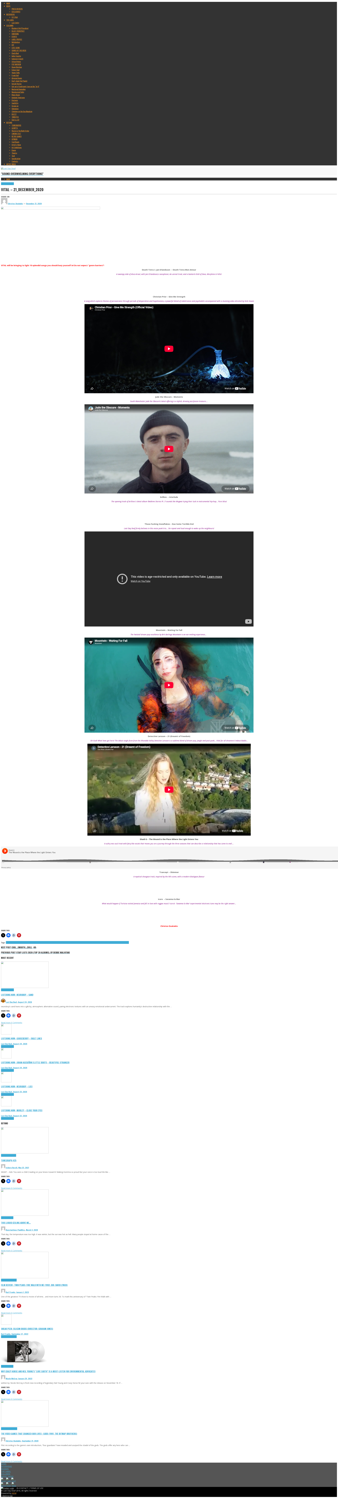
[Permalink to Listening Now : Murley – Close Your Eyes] (6, 1105)
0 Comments (16, 1022)
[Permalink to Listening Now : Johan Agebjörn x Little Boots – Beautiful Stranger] (6, 1057)
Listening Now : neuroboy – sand (17, 994)
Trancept (120, 942)
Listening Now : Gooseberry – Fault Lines (21, 1038)
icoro (53, 942)
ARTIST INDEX (7, 1476)
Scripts (10, 1217)
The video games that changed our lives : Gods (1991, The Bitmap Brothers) (39, 1433)
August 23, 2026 (20, 1091)
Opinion (10, 1366)
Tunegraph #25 (8, 1160)
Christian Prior (16, 942)
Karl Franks (10, 1292)
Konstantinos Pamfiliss (15, 1229)
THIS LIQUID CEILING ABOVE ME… (16, 1222)
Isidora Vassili (11, 1167)
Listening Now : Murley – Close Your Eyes (21, 1110)
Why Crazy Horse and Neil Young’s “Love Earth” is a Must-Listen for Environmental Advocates (48, 1371)
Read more (6, 1022)
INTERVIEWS (6, 1466)
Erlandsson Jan (47, 942)
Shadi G (96, 942)
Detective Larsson (35, 942)
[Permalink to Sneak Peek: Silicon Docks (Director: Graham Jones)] (6, 1324)
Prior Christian (89, 942)
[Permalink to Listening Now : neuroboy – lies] (6, 1081)
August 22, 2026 (20, 1115)
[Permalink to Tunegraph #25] (25, 1152)
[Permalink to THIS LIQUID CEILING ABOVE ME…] (25, 1215)
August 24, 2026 (25, 1002)
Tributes (11, 183)
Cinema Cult (5, 1280)
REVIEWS (5, 1469)
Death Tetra (25, 942)
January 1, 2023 (22, 1292)
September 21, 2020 (30, 1440)
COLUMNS (5, 1474)
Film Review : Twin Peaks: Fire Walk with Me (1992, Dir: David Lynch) (34, 1285)
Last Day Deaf (11, 1002)
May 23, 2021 (23, 1167)
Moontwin (80, 942)
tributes (126, 942)
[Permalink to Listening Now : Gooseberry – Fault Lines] (6, 1033)
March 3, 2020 (32, 1229)
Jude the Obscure (71, 942)
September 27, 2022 (19, 1333)
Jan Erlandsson (60, 942)
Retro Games (12, 1428)
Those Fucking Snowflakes (108, 942)
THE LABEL (6, 1471)
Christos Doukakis (13, 1440)
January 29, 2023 (25, 1378)
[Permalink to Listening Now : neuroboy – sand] (25, 987)
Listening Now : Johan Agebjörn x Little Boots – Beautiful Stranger (35, 1062)
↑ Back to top (7, 1495)
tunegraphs (12, 1155)
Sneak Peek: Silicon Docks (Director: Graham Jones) (27, 1328)
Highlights (4, 183)
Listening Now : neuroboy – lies (16, 1086)
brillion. (8, 942)
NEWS (3, 1464)
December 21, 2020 (34, 203)
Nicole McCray (11, 1378)
